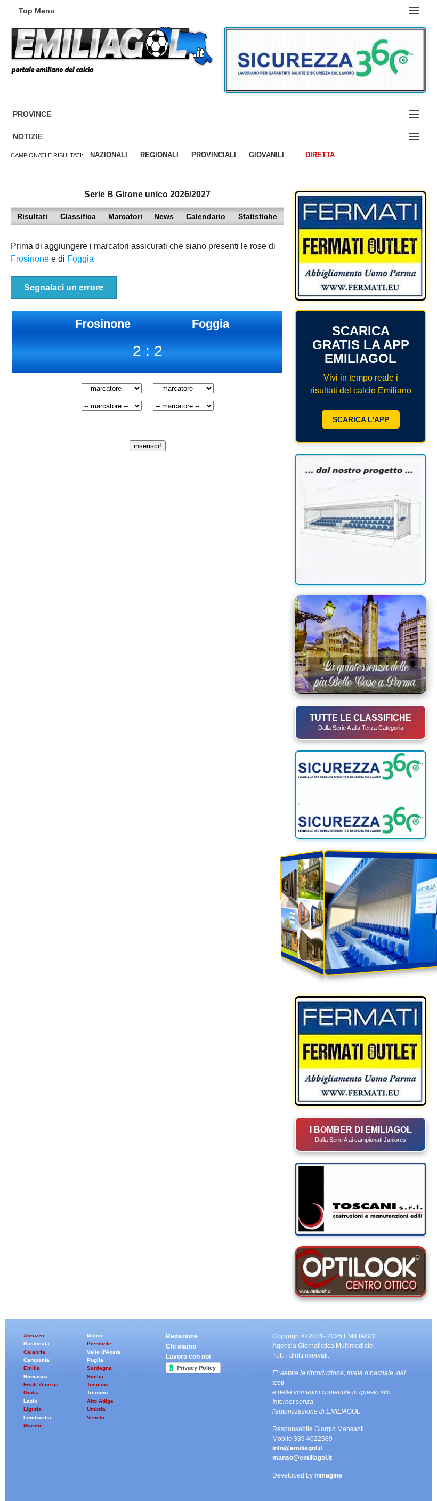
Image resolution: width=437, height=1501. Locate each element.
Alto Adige (100, 1401)
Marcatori (125, 216)
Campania (36, 1360)
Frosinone (30, 258)
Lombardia (37, 1418)
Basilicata (36, 1343)
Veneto (95, 1418)
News (164, 216)
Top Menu (37, 10)
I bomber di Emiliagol (361, 1134)
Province (44, 114)
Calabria (34, 1352)
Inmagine (328, 1475)
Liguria (32, 1409)
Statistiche (257, 216)
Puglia (95, 1360)
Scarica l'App (361, 419)
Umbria (96, 1409)
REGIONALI (159, 155)
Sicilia (95, 1376)
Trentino (97, 1392)
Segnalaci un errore (63, 287)
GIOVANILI (266, 155)
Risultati (32, 216)
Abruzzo (33, 1335)
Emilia (31, 1368)
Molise (95, 1335)
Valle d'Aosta (103, 1352)
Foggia (80, 258)
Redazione (182, 1336)
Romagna (35, 1376)
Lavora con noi (188, 1356)
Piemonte (99, 1343)
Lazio (30, 1401)
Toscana (98, 1384)
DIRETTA (320, 155)
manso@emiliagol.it (302, 1458)
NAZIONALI (108, 155)
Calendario (205, 216)
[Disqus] (147, 607)
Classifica (78, 216)
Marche (33, 1426)
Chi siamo (181, 1346)
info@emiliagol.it (297, 1448)
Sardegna (99, 1368)
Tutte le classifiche (360, 722)
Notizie (40, 137)
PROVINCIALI (213, 155)
